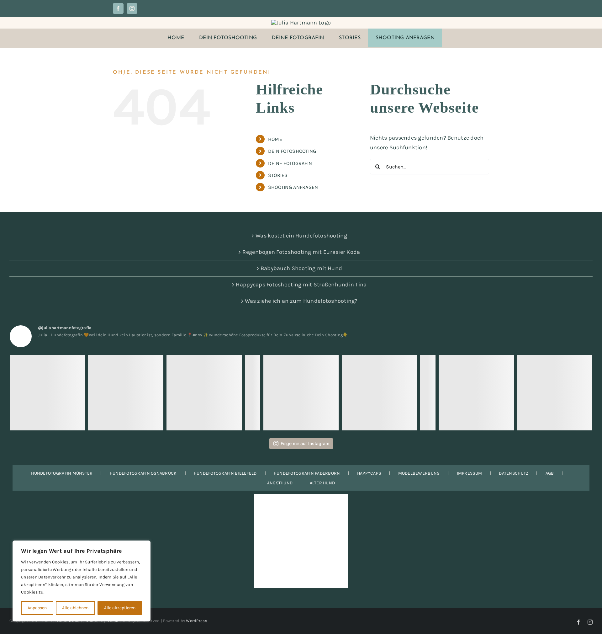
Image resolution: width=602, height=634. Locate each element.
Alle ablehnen (75, 607)
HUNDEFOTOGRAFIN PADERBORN (307, 473)
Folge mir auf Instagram (305, 443)
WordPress (196, 620)
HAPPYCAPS (369, 473)
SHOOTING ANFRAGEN (293, 187)
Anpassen (37, 607)
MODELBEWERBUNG (419, 473)
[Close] (144, 546)
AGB (550, 473)
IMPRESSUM (469, 473)
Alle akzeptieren (119, 607)
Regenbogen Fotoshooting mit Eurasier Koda (301, 251)
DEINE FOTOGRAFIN (290, 163)
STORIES (278, 175)
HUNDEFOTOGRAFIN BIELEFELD (225, 473)
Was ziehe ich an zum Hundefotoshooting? (301, 300)
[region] (81, 581)
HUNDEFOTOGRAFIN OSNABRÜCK (143, 473)
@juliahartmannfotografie (64, 327)
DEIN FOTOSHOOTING (292, 151)
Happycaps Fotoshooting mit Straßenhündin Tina (301, 284)
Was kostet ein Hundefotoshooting (301, 235)
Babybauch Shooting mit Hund (301, 268)
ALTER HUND (322, 483)
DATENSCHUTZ (513, 473)
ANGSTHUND (280, 483)
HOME (275, 139)
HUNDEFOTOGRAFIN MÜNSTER (61, 473)
